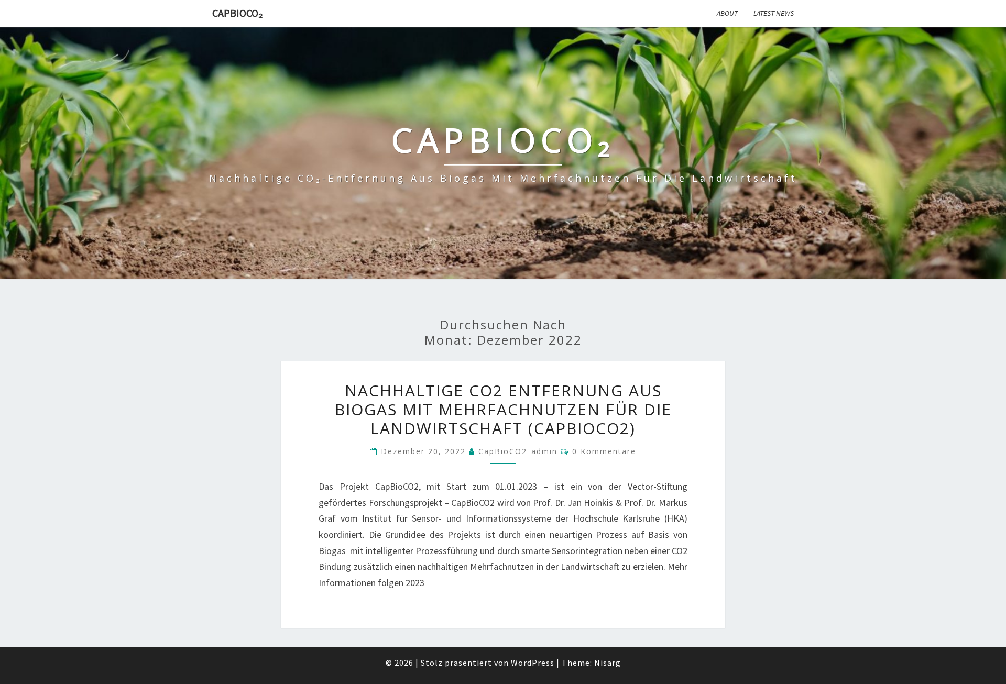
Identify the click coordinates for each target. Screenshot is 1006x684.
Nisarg (607, 662)
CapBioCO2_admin (517, 451)
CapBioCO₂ (237, 12)
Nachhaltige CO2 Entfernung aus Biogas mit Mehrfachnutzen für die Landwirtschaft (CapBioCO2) (503, 409)
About (727, 13)
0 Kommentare (604, 451)
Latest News (773, 13)
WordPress (532, 662)
